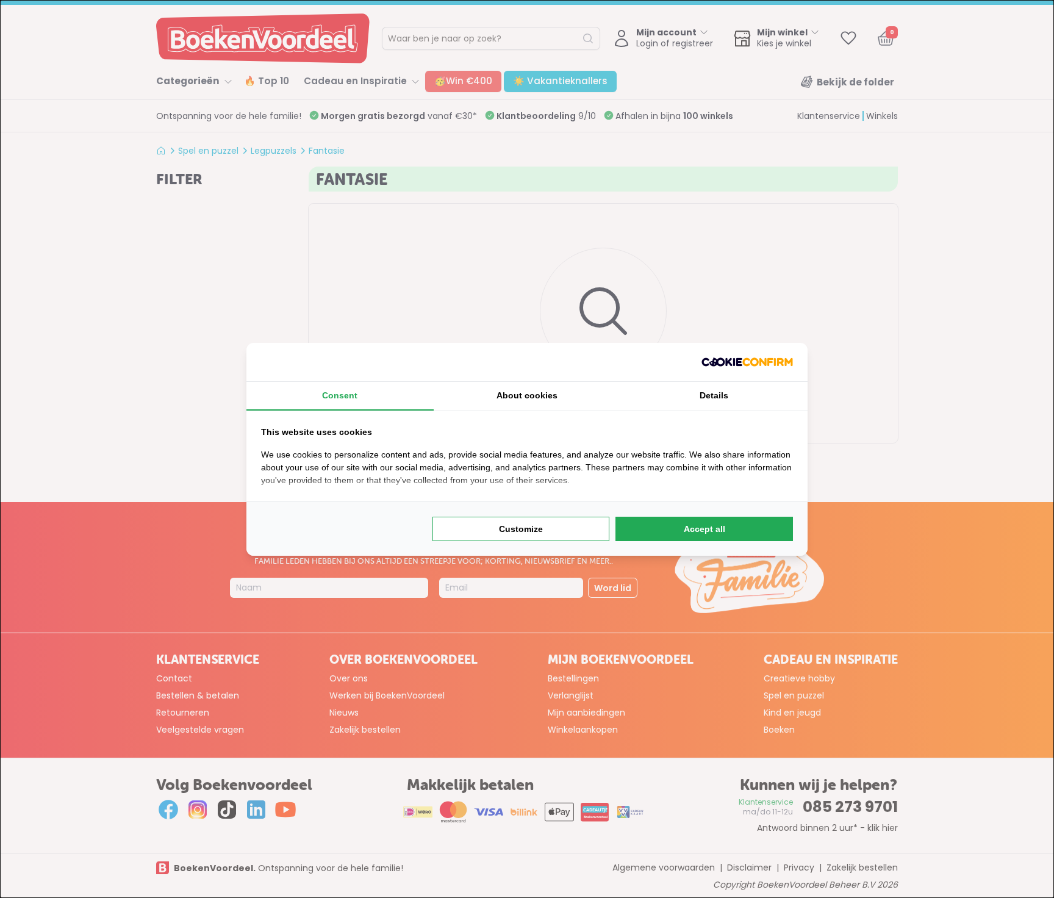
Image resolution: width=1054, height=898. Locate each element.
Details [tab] (714, 395)
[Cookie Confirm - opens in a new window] (747, 362)
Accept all (704, 529)
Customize (521, 529)
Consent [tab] (339, 395)
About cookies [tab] (527, 395)
